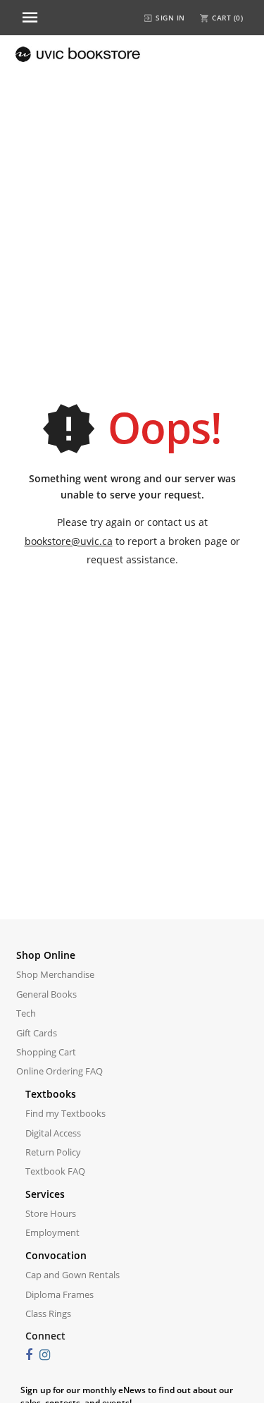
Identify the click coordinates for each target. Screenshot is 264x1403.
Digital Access (53, 1133)
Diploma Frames (59, 1294)
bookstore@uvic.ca (69, 541)
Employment (52, 1232)
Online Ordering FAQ (59, 1071)
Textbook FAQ (55, 1171)
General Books (46, 994)
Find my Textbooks (65, 1113)
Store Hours (50, 1213)
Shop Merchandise (55, 974)
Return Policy (53, 1152)
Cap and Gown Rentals (72, 1274)
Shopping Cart (46, 1052)
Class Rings (48, 1313)
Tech (26, 1013)
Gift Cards (36, 1033)
